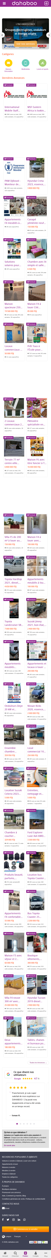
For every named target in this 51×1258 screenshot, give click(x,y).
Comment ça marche (14, 1196)
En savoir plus (9, 1145)
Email (7, 1208)
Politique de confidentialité (35, 1199)
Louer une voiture (29, 1161)
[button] (17, 1124)
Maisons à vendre (8, 1167)
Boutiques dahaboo (9, 1189)
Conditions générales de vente (13, 1199)
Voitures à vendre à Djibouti (12, 1161)
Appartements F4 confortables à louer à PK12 (13, 917)
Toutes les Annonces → (38, 1063)
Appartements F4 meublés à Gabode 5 (13, 223)
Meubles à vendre (8, 1171)
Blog (24, 1196)
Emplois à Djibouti (9, 1174)
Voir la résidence (25, 45)
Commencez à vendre (27, 1229)
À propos (5, 1186)
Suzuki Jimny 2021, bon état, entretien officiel (36, 625)
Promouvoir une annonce (11, 1192)
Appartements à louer (10, 1164)
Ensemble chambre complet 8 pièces (14, 751)
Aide (3, 1196)
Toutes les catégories (10, 1177)
